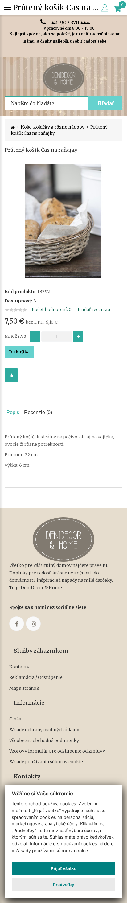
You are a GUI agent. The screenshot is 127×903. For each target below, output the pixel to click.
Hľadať (106, 103)
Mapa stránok (24, 688)
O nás (15, 719)
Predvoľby (63, 884)
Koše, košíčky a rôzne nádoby (52, 127)
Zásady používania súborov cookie (46, 762)
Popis (12, 412)
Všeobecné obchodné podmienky (44, 740)
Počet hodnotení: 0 (52, 309)
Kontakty (19, 667)
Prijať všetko (63, 868)
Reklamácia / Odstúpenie (36, 677)
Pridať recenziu (94, 309)
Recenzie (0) (38, 412)
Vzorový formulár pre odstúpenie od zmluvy (57, 751)
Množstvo (15, 336)
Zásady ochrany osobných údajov (44, 730)
